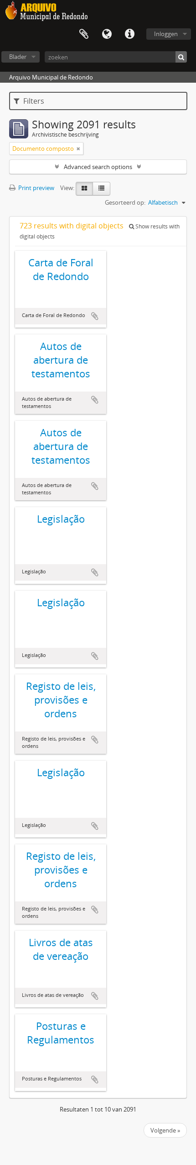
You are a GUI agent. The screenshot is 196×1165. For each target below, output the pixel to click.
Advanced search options (98, 167)
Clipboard (83, 34)
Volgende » (165, 1130)
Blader (17, 57)
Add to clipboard (94, 316)
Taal (106, 34)
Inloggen (166, 34)
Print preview (35, 188)
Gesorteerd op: (125, 202)
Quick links (129, 34)
